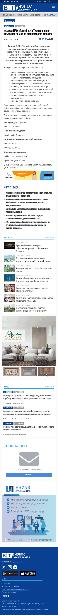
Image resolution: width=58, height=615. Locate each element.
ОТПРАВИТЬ (29, 474)
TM (45, 1)
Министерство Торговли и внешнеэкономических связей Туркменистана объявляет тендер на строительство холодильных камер (27, 202)
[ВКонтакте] (46, 39)
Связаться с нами (9, 592)
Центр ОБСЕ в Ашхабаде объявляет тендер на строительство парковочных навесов (28, 210)
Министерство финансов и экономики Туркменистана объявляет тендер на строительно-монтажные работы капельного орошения (27, 412)
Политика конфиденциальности (15, 589)
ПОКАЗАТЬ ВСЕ (48, 237)
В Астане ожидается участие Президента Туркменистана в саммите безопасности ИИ (31, 309)
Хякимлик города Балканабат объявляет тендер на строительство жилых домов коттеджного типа (24, 217)
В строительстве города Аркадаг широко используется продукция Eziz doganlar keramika (33, 260)
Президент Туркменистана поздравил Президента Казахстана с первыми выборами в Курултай (34, 279)
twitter (4, 567)
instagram (9, 567)
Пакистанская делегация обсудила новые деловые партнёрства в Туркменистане (34, 299)
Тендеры (8, 386)
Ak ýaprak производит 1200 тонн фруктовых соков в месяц (34, 270)
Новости (8, 237)
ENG (39, 1)
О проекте (6, 584)
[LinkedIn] (43, 39)
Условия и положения (10, 586)
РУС (51, 1)
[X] (40, 39)
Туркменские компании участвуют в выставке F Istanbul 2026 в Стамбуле (33, 289)
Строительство (9, 21)
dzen (15, 567)
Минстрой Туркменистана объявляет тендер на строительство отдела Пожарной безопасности (29, 194)
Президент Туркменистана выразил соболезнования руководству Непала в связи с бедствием (33, 248)
